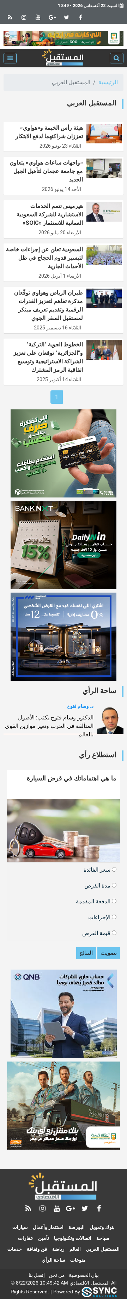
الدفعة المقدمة (94, 901)
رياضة (58, 1249)
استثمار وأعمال (48, 1227)
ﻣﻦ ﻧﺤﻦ (57, 1275)
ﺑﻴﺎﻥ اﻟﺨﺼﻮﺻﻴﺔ (84, 1275)
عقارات (25, 1238)
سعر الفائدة (98, 869)
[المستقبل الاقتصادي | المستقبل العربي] (63, 58)
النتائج (86, 953)
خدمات (14, 1249)
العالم (75, 1249)
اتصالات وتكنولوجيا (72, 1238)
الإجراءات (100, 917)
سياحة (102, 1238)
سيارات (20, 1227)
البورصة (76, 1227)
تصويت (109, 953)
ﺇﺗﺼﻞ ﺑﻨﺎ (37, 1275)
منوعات (78, 1260)
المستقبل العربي (103, 1249)
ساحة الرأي (53, 1260)
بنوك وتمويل (102, 1227)
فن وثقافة (37, 1249)
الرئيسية (108, 82)
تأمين (43, 1238)
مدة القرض (98, 885)
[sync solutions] (99, 1291)
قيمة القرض (97, 932)
